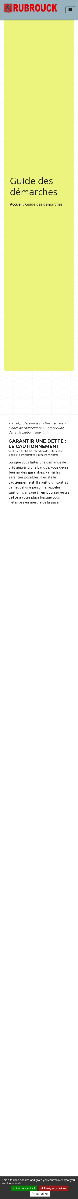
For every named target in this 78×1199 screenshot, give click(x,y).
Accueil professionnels (25, 423)
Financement (54, 423)
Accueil (16, 204)
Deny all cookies (54, 1188)
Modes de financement (25, 428)
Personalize (40, 1193)
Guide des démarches (43, 204)
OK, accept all (25, 1188)
